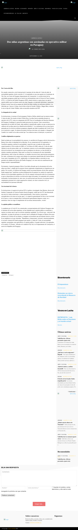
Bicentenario (61, 288)
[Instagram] (68, 18)
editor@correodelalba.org (35, 522)
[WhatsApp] (48, 63)
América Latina (36, 38)
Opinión (60, 350)
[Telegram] (52, 63)
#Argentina (4, 275)
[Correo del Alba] (30, 49)
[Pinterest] (43, 63)
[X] (71, 18)
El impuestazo (63, 284)
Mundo (60, 325)
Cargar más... (39, 504)
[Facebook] (66, 18)
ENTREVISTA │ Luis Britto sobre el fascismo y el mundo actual (67, 319)
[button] (75, 18)
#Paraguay (11, 275)
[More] (57, 63)
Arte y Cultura (62, 336)
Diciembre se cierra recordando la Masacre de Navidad (66, 295)
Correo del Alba (39, 49)
